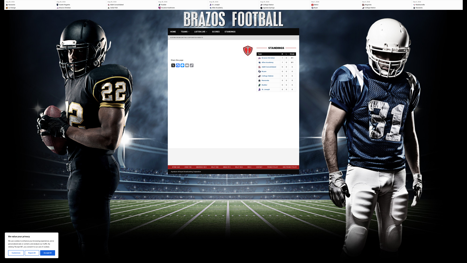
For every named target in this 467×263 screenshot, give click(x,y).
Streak (292, 54)
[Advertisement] (276, 127)
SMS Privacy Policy (290, 167)
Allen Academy (267, 62)
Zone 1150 (187, 167)
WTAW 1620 (176, 167)
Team (260, 54)
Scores (216, 32)
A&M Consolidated (269, 67)
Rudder (264, 85)
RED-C (249, 167)
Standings (230, 32)
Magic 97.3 (226, 167)
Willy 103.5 (239, 167)
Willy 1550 (214, 167)
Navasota (265, 80)
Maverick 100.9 (201, 167)
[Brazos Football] (233, 27)
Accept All (48, 253)
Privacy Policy (272, 167)
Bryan (264, 71)
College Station (267, 76)
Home (173, 32)
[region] (31, 245)
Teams (184, 32)
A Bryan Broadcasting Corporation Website (186, 37)
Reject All (32, 253)
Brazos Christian (268, 58)
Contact (259, 167)
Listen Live (199, 32)
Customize (16, 253)
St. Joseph (266, 89)
